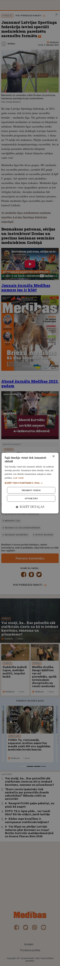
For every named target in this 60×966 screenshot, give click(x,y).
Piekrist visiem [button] (31, 490)
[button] (30, 483)
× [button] (53, 456)
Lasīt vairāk (18, 477)
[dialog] (29, 483)
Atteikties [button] (31, 498)
